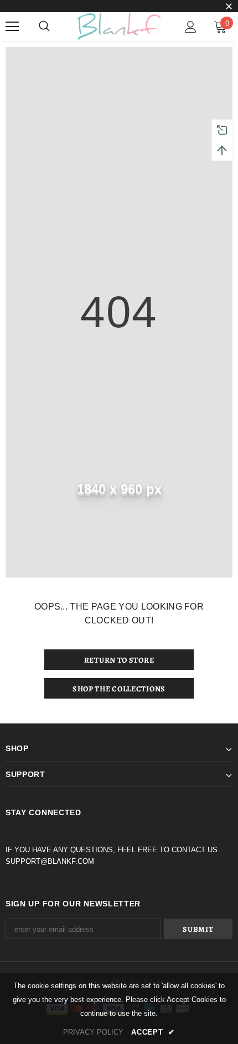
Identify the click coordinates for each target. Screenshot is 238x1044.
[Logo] (119, 26)
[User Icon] (190, 27)
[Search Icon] (44, 26)
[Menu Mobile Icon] (12, 26)
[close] (228, 7)
